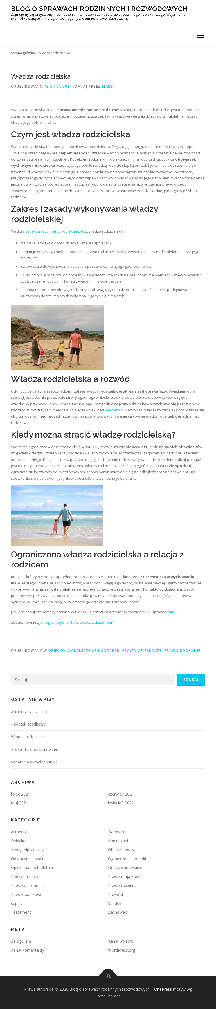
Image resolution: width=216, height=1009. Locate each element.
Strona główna (23, 53)
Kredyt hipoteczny (27, 849)
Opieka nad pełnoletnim (32, 867)
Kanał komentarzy (27, 950)
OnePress (163, 989)
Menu (200, 35)
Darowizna (118, 831)
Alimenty (19, 831)
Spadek (114, 903)
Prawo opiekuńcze (142, 650)
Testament (21, 912)
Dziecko (57, 650)
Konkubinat (118, 840)
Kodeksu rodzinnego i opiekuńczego (56, 231)
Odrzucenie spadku (28, 858)
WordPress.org (121, 950)
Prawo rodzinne (183, 650)
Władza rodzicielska (29, 736)
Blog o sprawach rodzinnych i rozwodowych (99, 8)
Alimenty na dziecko (29, 711)
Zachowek (117, 912)
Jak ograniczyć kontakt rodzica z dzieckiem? (77, 622)
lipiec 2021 (20, 794)
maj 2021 (19, 802)
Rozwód (115, 894)
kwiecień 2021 (121, 802)
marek (108, 86)
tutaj (171, 611)
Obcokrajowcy (121, 849)
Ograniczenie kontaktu (94, 650)
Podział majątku (25, 876)
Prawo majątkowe (124, 876)
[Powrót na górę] (108, 976)
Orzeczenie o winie (125, 867)
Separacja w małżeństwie (34, 762)
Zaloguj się (21, 941)
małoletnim (114, 410)
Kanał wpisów (120, 941)
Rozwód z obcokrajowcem (35, 749)
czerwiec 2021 (121, 794)
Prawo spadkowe (26, 894)
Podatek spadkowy (28, 724)
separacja (20, 903)
